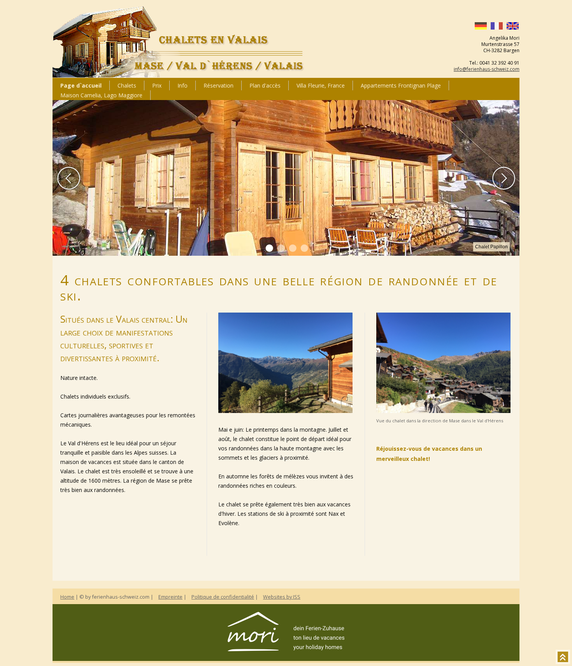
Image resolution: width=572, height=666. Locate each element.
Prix (156, 85)
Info (182, 85)
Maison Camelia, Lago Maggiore (101, 95)
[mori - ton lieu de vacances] (286, 649)
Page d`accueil (81, 85)
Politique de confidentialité (222, 596)
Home (67, 596)
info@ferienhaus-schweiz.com (486, 69)
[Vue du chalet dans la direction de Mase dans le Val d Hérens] (285, 411)
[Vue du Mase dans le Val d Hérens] (443, 411)
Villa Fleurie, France (321, 85)
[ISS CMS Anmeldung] (62, 268)
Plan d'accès (265, 85)
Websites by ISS (281, 596)
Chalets (127, 85)
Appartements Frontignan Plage (401, 85)
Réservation (218, 85)
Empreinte (170, 596)
